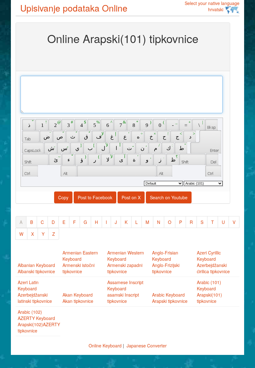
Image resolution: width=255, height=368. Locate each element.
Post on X (131, 197)
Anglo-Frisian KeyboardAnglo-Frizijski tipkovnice (165, 261)
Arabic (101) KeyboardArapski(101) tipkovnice (209, 291)
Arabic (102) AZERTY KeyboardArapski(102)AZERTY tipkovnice (39, 321)
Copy (63, 197)
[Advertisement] (123, 57)
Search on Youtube (169, 197)
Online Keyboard (105, 345)
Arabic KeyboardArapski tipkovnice (170, 298)
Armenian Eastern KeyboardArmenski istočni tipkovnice (80, 261)
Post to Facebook (95, 197)
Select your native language (212, 6)
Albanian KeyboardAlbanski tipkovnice (36, 268)
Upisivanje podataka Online (74, 8)
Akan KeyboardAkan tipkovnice (78, 298)
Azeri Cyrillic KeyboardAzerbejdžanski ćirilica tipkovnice (213, 261)
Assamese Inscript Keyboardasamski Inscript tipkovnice (125, 291)
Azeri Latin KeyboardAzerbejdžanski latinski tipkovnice (35, 291)
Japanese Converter (147, 345)
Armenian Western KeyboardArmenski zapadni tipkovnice (125, 261)
